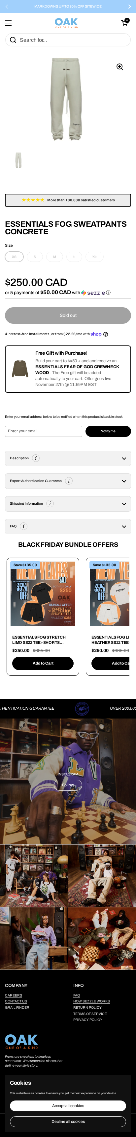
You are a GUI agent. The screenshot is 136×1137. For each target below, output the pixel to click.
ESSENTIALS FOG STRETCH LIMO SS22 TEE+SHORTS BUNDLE (39, 642)
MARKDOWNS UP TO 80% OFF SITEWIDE (68, 6)
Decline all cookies (68, 1121)
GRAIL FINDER (17, 1007)
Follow (68, 785)
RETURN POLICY (87, 1007)
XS (14, 257)
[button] (124, 23)
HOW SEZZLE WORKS (91, 1001)
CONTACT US (16, 1001)
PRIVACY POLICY (87, 1020)
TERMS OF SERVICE (90, 1014)
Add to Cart (43, 663)
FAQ (76, 995)
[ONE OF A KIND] (66, 23)
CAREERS (13, 995)
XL (94, 257)
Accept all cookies (68, 1105)
